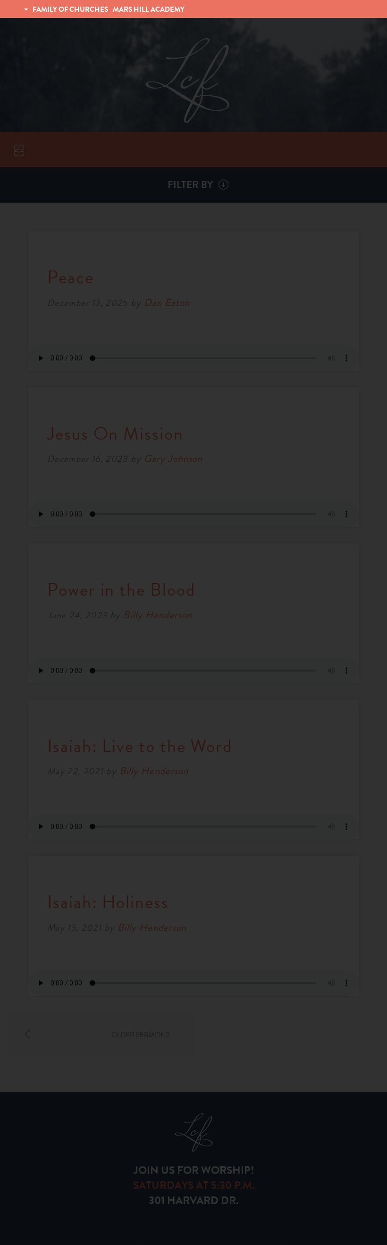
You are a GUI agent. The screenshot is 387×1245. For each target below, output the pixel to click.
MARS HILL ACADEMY (149, 9)
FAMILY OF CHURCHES (70, 9)
